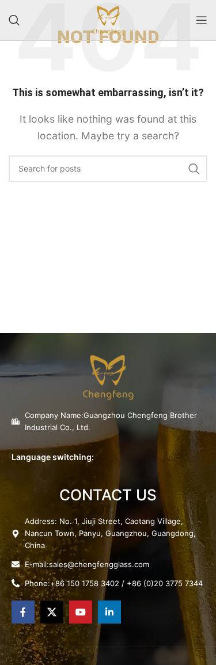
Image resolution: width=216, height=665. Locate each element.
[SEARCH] (194, 168)
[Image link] (108, 376)
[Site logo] (108, 19)
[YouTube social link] (80, 612)
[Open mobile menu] (201, 20)
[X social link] (51, 612)
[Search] (14, 20)
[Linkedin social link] (109, 612)
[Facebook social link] (23, 612)
